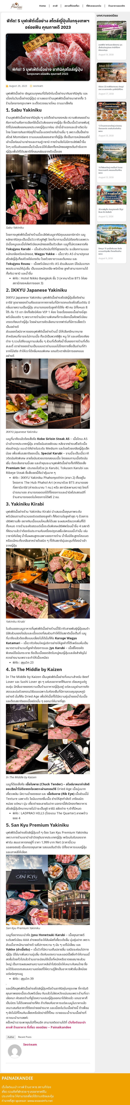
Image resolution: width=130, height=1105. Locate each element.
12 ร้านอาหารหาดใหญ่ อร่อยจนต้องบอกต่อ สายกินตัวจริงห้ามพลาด (110, 129)
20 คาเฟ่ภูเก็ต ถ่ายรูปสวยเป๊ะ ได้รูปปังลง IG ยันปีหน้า (111, 211)
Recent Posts (24, 1037)
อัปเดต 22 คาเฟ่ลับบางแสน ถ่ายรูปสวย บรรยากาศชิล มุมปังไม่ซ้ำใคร (111, 88)
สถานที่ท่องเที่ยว (71, 6)
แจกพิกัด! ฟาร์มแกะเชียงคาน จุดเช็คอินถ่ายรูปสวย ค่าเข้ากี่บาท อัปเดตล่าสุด (110, 48)
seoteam (30, 1044)
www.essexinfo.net (40, 1101)
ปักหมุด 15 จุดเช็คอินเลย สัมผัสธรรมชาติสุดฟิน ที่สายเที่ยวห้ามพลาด (110, 251)
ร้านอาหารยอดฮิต (116, 6)
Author (11, 1037)
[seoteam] (14, 1057)
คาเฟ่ (55, 6)
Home (42, 6)
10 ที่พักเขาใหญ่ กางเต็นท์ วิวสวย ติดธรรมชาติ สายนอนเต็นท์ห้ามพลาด (110, 170)
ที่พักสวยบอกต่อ (93, 6)
